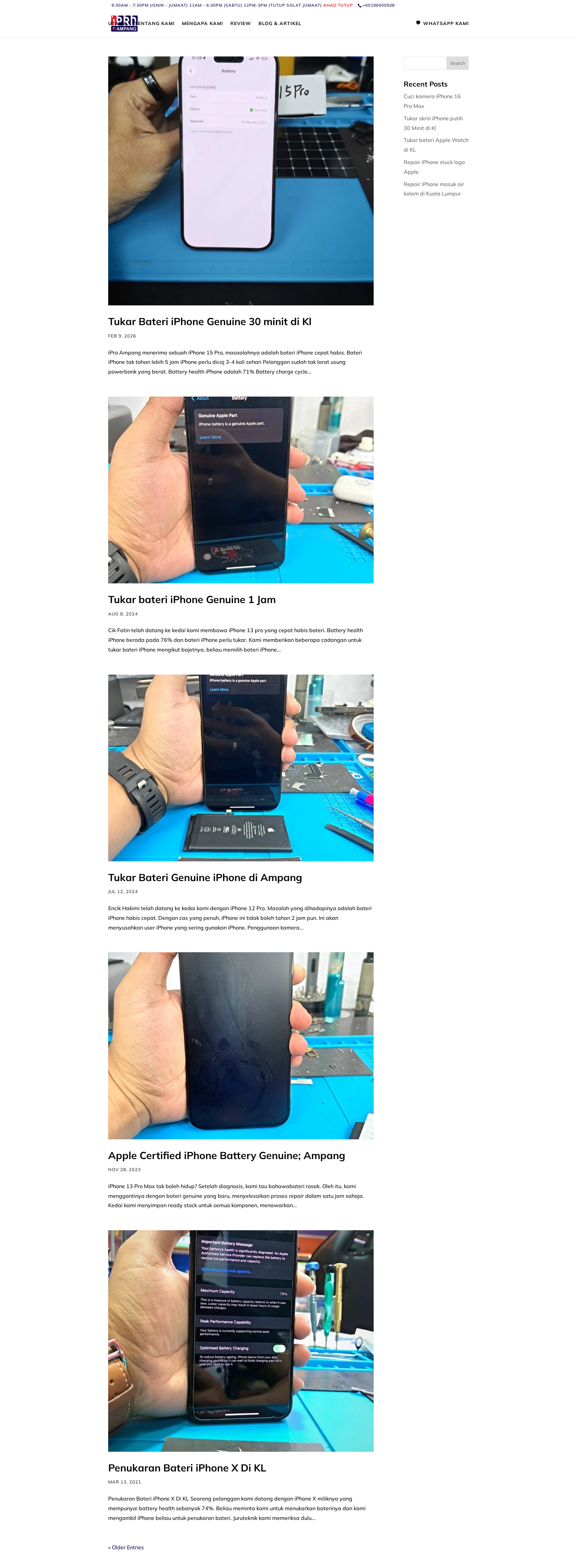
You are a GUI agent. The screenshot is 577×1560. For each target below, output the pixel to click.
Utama (117, 23)
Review (240, 23)
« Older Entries (126, 1547)
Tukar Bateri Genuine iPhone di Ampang (205, 877)
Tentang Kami (155, 23)
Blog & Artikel (280, 23)
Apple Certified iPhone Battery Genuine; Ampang (226, 1155)
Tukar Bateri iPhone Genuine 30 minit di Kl (211, 321)
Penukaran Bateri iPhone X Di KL (187, 1467)
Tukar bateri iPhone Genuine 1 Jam (192, 599)
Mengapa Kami (202, 23)
